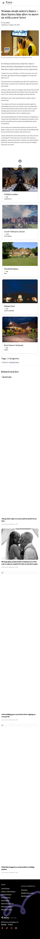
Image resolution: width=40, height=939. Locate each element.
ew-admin (7, 22)
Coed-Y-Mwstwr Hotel (14, 231)
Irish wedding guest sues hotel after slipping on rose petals (18, 715)
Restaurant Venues (6, 906)
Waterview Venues (6, 909)
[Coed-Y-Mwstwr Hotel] (20, 217)
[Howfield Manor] (20, 254)
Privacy (10, 924)
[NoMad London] (20, 179)
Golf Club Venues (6, 894)
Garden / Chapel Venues (8, 891)
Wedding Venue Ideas (27, 893)
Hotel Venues (5, 900)
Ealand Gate (9, 306)
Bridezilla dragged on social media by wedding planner (17, 868)
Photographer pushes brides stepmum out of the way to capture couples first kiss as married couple (19, 563)
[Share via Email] (20, 166)
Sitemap (3, 924)
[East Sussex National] (20, 329)
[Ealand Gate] (20, 291)
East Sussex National (13, 345)
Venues (3, 884)
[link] (2, 928)
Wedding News (14, 362)
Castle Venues (5, 888)
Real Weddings (25, 896)
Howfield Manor (11, 269)
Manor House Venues (7, 903)
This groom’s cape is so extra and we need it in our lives (19, 520)
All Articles (24, 890)
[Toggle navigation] (3, 3)
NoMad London (11, 194)
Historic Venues (5, 897)
